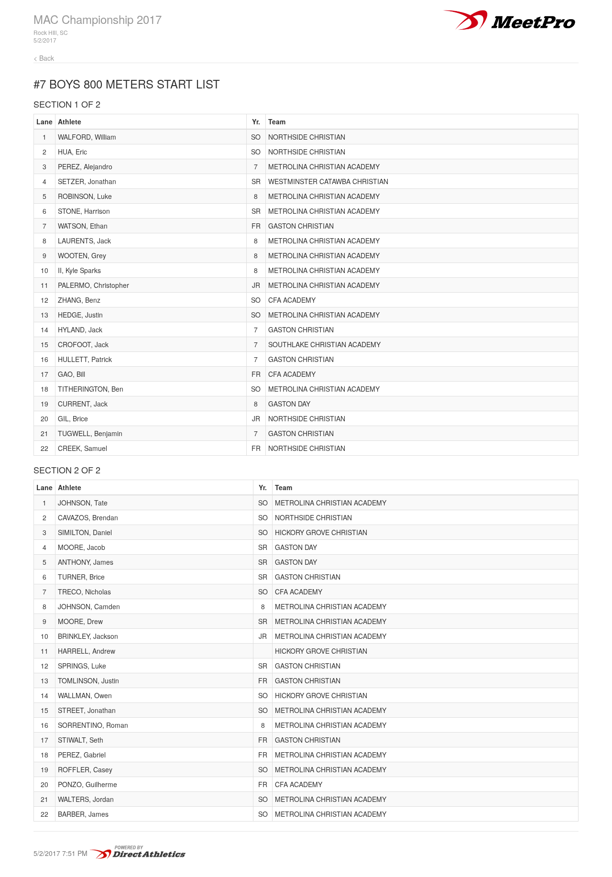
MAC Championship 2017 (97, 19)
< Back (43, 58)
